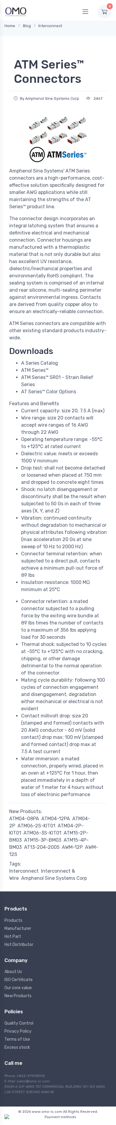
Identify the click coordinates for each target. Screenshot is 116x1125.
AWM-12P (72, 847)
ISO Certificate (18, 979)
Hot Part (12, 936)
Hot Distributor (18, 944)
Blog (27, 26)
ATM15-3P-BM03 (42, 840)
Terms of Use (17, 1039)
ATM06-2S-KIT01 (36, 826)
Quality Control (18, 1023)
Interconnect (50, 26)
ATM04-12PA (55, 818)
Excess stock (17, 1047)
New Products (18, 995)
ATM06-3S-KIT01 (42, 833)
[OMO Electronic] (16, 11)
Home (9, 26)
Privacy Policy (18, 1031)
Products (13, 920)
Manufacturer (17, 928)
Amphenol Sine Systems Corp (54, 878)
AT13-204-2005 (41, 847)
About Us (13, 971)
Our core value (18, 987)
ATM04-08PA (24, 818)
